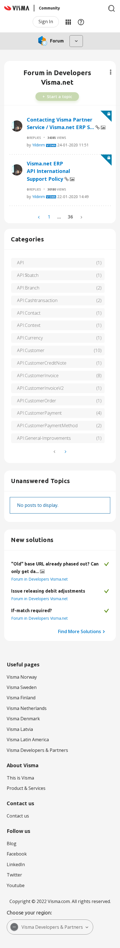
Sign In (46, 21)
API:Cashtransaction (37, 300)
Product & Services (26, 788)
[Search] (111, 8)
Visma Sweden (22, 687)
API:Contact (28, 313)
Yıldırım (38, 145)
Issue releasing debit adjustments (48, 590)
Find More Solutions (79, 631)
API (20, 263)
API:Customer (30, 350)
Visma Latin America (28, 739)
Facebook (17, 854)
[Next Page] (65, 451)
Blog (11, 843)
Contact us (18, 816)
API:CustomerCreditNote (41, 363)
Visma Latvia (20, 729)
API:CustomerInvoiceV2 (40, 388)
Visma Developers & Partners (37, 750)
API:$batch (28, 275)
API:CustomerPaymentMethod (47, 425)
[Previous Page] (39, 217)
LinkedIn (16, 864)
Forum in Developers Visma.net (39, 579)
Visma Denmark (23, 719)
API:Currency (30, 338)
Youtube (16, 885)
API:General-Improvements (44, 438)
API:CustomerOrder (36, 401)
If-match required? (31, 610)
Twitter (14, 875)
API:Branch (28, 288)
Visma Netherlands (27, 708)
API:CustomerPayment (39, 413)
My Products (68, 21)
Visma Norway (22, 677)
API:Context (28, 325)
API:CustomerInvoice (38, 375)
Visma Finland (21, 698)
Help (81, 21)
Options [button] (110, 72)
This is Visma (20, 778)
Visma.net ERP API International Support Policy (48, 171)
